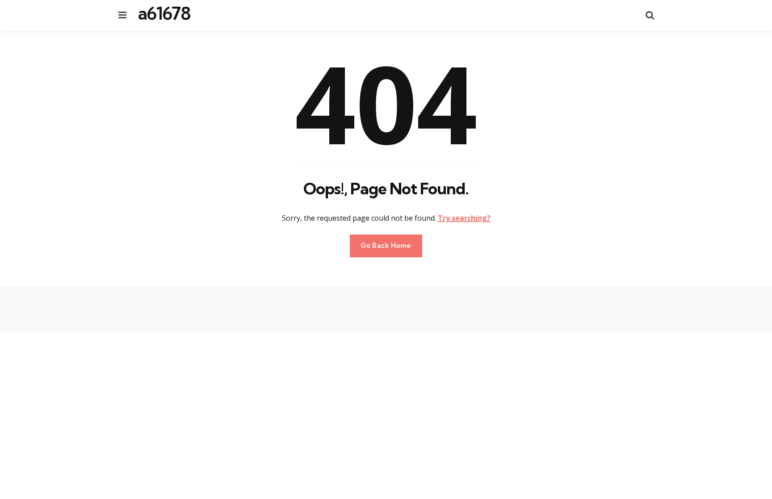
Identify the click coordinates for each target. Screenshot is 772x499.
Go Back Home (386, 245)
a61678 (164, 13)
